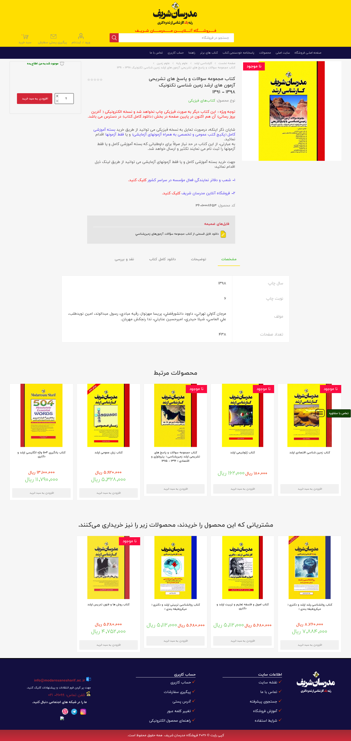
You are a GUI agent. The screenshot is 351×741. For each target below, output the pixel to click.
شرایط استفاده (266, 720)
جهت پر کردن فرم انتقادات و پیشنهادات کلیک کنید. (59, 688)
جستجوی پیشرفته (263, 701)
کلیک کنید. (138, 180)
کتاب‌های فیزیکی (201, 100)
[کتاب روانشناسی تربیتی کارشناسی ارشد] (175, 567)
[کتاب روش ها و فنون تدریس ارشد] (108, 567)
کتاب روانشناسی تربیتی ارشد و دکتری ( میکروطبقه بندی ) (175, 607)
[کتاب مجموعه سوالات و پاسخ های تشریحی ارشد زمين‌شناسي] (175, 415)
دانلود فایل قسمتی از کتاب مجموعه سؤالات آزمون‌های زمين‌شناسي (177, 234)
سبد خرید (25, 39)
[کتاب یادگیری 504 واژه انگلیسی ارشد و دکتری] (41, 415)
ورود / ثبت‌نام (81, 42)
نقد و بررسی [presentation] (124, 259)
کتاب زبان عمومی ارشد (108, 452)
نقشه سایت (268, 682)
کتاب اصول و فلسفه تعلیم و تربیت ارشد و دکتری (243, 606)
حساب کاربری (180, 682)
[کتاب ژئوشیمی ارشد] (242, 415)
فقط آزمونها (114, 134)
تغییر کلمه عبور (179, 711)
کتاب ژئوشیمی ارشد (242, 452)
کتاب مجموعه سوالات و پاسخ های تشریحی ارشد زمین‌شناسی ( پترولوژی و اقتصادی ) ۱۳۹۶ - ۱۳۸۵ (175, 457)
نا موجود (254, 66)
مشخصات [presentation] (228, 259)
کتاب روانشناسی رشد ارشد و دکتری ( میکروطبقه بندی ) (309, 607)
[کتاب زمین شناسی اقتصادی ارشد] (309, 415)
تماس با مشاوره (339, 413)
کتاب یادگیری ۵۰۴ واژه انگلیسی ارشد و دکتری (41, 454)
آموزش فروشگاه (265, 711)
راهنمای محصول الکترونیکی (170, 720)
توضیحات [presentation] (198, 259)
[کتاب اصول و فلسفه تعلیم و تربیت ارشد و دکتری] (242, 567)
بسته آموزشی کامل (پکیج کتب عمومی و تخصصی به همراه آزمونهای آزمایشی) (164, 132)
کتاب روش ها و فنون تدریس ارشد (108, 604)
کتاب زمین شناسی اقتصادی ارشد (309, 452)
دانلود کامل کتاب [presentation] (162, 259)
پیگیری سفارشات (177, 692)
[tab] (229, 259)
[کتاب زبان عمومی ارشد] (108, 415)
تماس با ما (268, 692)
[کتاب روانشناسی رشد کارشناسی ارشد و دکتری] (309, 567)
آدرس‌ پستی (182, 701)
